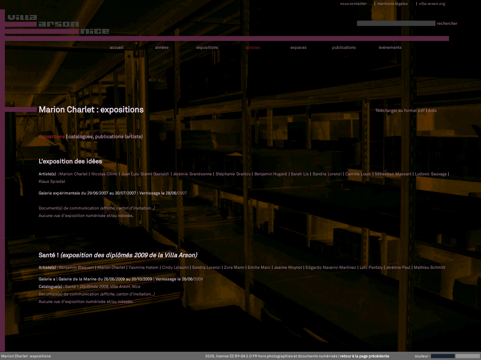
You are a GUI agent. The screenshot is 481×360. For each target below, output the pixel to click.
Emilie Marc (260, 267)
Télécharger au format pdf (400, 110)
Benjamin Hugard (271, 173)
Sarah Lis (300, 173)
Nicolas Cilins (105, 173)
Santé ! (102, 286)
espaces (298, 47)
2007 (182, 193)
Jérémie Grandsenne (193, 173)
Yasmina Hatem (144, 267)
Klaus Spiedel (52, 181)
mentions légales (392, 3)
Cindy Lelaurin (176, 267)
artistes (253, 47)
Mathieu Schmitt (429, 267)
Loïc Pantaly (372, 267)
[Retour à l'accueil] (55, 26)
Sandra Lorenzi (328, 173)
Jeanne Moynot (288, 267)
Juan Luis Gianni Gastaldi (146, 173)
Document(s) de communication (96, 208)
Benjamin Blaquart (77, 267)
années (162, 47)
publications (344, 47)
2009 (198, 279)
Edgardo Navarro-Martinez (331, 267)
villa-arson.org (432, 3)
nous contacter (353, 3)
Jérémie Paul (398, 267)
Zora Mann (234, 267)
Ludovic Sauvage (431, 173)
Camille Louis (358, 173)
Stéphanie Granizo (234, 173)
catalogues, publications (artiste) (105, 136)
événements (390, 47)
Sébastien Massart (393, 173)
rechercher (447, 23)
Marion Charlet (74, 173)
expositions (207, 47)
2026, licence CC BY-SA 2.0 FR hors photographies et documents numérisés (271, 356)
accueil (116, 47)
